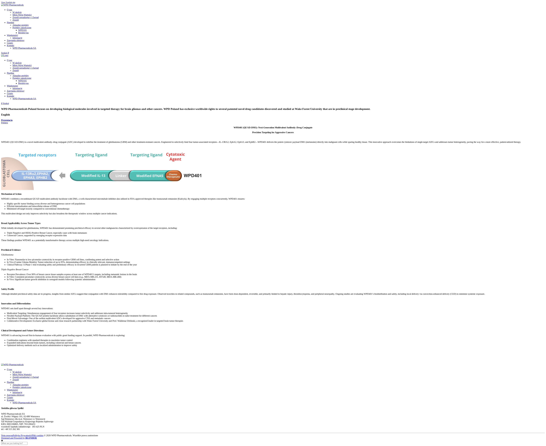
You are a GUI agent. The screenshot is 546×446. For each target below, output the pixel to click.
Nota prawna (7, 435)
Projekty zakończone (22, 27)
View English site (8, 2)
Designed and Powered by (19, 438)
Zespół (16, 20)
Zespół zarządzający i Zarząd (26, 17)
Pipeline (10, 22)
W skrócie (17, 12)
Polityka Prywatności (22, 435)
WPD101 (22, 30)
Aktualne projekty (21, 25)
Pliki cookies (37, 435)
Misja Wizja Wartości (22, 15)
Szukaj (4, 53)
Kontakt (10, 45)
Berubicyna (23, 33)
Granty (10, 43)
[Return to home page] (12, 5)
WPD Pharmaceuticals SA (24, 48)
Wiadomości (12, 35)
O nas (9, 10)
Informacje (17, 38)
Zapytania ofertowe (15, 40)
